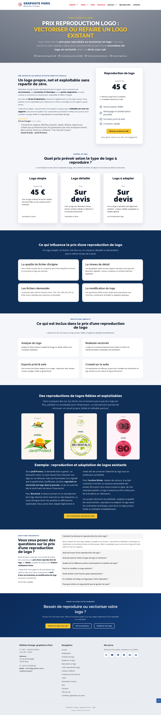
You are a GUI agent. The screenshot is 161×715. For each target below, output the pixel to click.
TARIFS (83, 5)
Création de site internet (71, 674)
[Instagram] (106, 655)
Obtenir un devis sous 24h (58, 626)
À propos (65, 688)
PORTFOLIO (101, 5)
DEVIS (93, 5)
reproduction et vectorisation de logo (55, 114)
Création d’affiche (68, 671)
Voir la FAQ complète (25, 582)
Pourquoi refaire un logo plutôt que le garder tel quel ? (86, 584)
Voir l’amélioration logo (115, 216)
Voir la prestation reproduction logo (81, 516)
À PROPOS (136, 5)
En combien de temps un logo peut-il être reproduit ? (85, 579)
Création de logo (68, 657)
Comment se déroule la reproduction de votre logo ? (85, 536)
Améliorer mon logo (104, 626)
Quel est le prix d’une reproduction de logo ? (82, 553)
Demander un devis (29, 216)
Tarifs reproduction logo (71, 667)
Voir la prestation (82, 626)
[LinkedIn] (118, 655)
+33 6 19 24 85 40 (29, 666)
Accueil (64, 650)
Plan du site (66, 692)
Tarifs (64, 678)
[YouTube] (112, 655)
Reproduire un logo (69, 664)
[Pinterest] (124, 655)
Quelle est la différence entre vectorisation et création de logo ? (90, 563)
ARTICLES (111, 5)
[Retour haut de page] (158, 700)
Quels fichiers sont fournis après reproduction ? (83, 574)
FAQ (63, 685)
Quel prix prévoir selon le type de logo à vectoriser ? (85, 558)
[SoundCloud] (136, 655)
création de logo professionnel (111, 371)
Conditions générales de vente (73, 695)
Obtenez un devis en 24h (118, 131)
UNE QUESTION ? (125, 5)
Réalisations (66, 653)
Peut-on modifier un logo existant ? (78, 568)
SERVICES (72, 5)
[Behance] (130, 655)
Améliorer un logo (68, 660)
